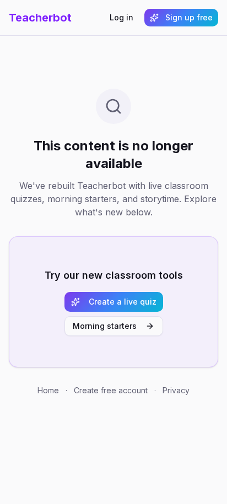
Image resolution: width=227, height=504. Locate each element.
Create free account (111, 390)
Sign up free (189, 17)
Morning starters (105, 325)
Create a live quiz (122, 301)
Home (48, 390)
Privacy (176, 390)
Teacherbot (40, 17)
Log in (121, 17)
